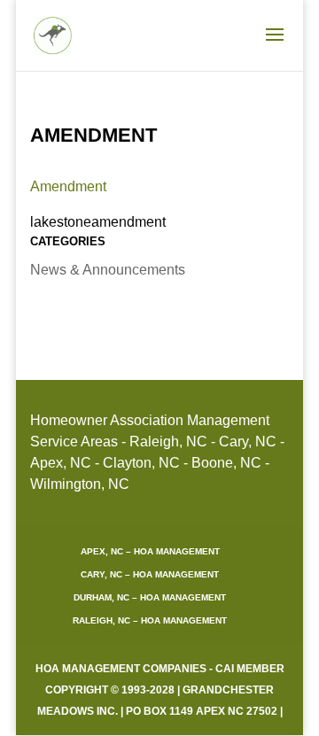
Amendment (68, 186)
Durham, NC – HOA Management (150, 597)
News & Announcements (107, 269)
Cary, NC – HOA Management (150, 574)
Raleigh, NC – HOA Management (150, 620)
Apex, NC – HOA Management (150, 551)
